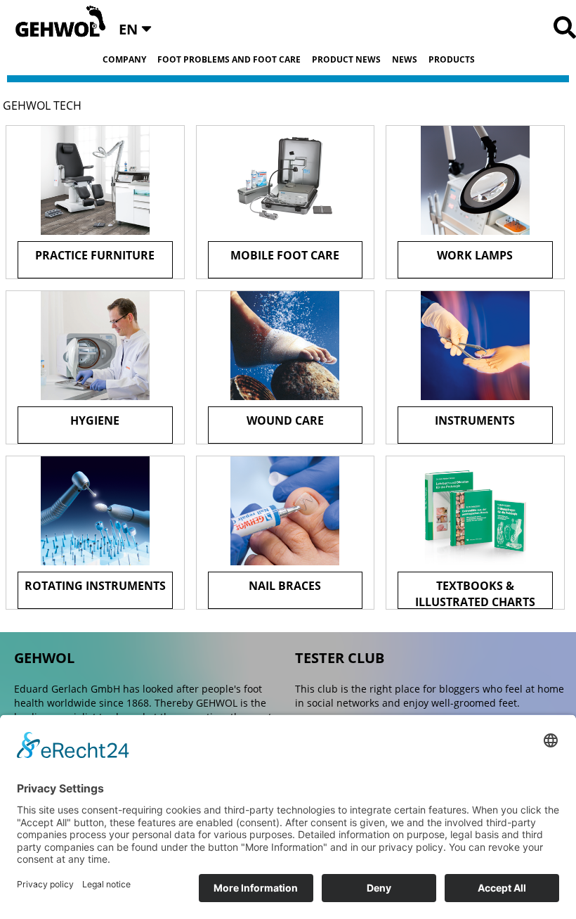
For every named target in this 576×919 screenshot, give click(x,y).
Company (124, 60)
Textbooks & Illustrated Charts (475, 593)
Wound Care (285, 420)
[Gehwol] (56, 22)
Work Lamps (475, 255)
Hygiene (94, 420)
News (404, 60)
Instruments (475, 420)
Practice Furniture (95, 255)
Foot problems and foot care (229, 60)
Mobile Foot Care (284, 255)
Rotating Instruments (95, 585)
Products (451, 60)
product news (346, 60)
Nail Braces (285, 585)
